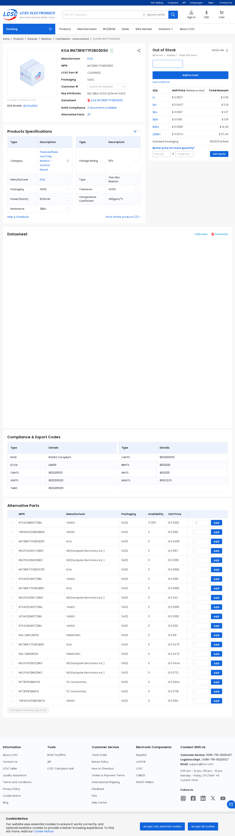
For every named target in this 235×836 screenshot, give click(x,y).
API (184, 2)
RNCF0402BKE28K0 (30, 672)
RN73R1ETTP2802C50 (32, 569)
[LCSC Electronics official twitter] (213, 798)
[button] (191, 14)
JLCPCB (140, 762)
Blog (5, 802)
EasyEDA (141, 755)
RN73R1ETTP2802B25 (31, 644)
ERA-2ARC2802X (29, 635)
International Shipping (106, 782)
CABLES (140, 775)
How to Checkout (103, 768)
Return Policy (100, 762)
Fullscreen (201, 234)
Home (6, 38)
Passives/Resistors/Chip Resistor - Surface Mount (49, 160)
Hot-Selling (157, 2)
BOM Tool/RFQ (56, 755)
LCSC (139, 768)
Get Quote (219, 153)
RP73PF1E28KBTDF (29, 682)
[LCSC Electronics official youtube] (223, 798)
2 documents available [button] (102, 108)
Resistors (46, 38)
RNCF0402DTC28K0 (31, 551)
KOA (90, 58)
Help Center (99, 802)
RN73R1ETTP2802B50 (31, 588)
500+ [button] (156, 127)
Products (19, 38)
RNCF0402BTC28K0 (31, 597)
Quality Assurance (14, 775)
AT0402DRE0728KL (30, 616)
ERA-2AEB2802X (28, 654)
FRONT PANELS (145, 782)
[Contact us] (231, 804)
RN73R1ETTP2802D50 (31, 541)
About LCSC (10, 755)
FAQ (94, 796)
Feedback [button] (98, 789)
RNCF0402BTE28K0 (30, 663)
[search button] (173, 15)
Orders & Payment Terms (108, 775)
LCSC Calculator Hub (60, 768)
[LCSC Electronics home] (29, 14)
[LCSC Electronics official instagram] (183, 798)
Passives (32, 38)
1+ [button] (154, 97)
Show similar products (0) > (123, 217)
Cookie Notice (12, 796)
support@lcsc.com (201, 764)
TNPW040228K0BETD (32, 701)
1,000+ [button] (157, 134)
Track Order (99, 755)
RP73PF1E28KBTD (29, 691)
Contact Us (225, 2)
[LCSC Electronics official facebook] (193, 798)
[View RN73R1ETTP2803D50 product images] (32, 73)
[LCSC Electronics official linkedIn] (203, 798)
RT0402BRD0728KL (30, 522)
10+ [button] (155, 105)
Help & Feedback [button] (18, 217)
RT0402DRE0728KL (30, 626)
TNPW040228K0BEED (32, 532)
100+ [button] (155, 119)
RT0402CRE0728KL (30, 579)
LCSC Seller (10, 768)
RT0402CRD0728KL (31, 607)
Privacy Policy (11, 789)
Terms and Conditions (17, 782)
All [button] (135, 131)
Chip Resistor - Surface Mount (72, 38)
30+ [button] (155, 112)
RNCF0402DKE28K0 (31, 560)
